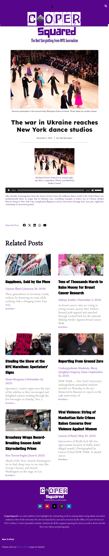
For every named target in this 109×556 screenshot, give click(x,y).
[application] (54, 190)
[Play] (9, 190)
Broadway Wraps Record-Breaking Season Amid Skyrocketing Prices (25, 443)
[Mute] (92, 190)
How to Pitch (23, 547)
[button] (52, 7)
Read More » (10, 309)
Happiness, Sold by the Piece (27, 281)
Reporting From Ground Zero (80, 361)
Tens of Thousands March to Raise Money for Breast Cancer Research (80, 287)
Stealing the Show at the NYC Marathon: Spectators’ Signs (26, 367)
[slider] (98, 190)
